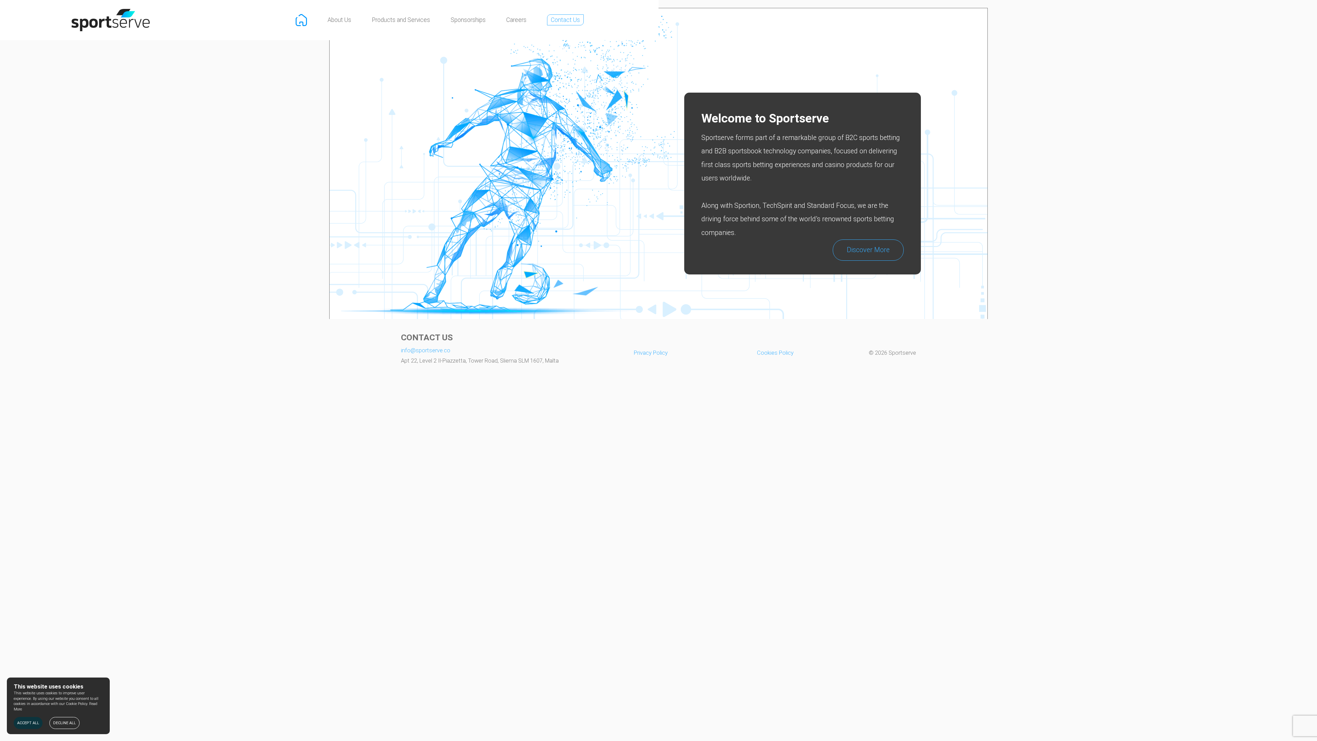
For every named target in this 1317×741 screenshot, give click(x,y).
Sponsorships (468, 19)
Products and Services (401, 19)
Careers (516, 19)
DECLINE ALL (64, 723)
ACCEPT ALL (28, 723)
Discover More (868, 250)
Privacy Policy (651, 353)
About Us (339, 19)
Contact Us (565, 19)
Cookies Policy (775, 353)
